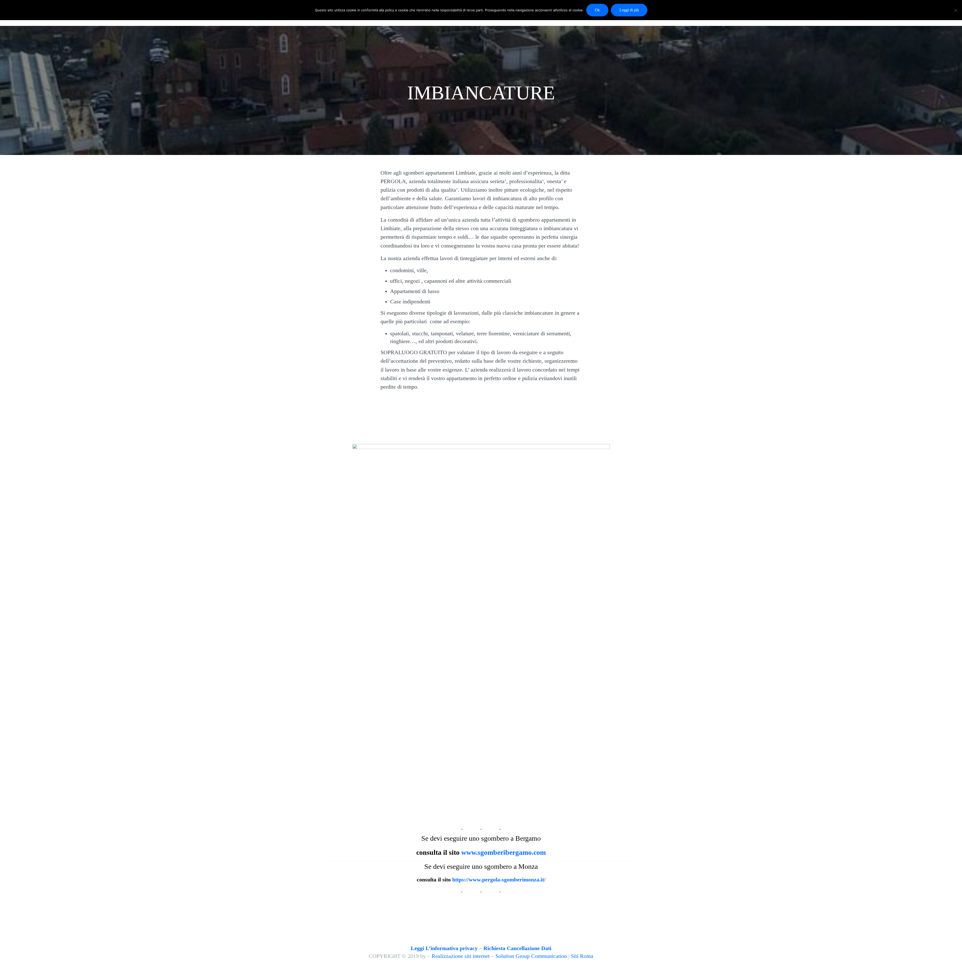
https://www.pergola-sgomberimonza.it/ (499, 880)
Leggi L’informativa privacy (444, 948)
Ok (597, 10)
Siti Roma (582, 956)
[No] (955, 10)
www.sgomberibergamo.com (503, 852)
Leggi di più (629, 10)
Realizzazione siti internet (461, 956)
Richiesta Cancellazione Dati (517, 948)
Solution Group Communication (531, 956)
